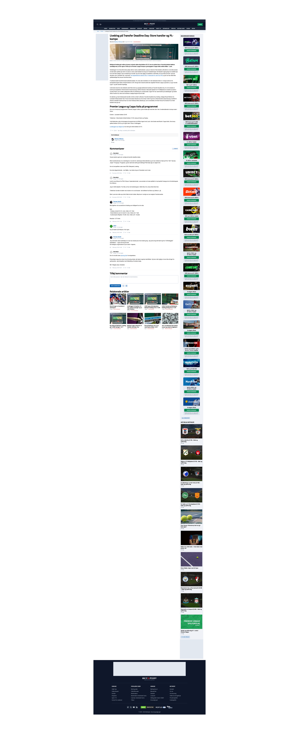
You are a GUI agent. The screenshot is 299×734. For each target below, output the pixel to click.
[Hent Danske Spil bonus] (191, 401)
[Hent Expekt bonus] (191, 286)
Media (193, 28)
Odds (118, 28)
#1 (110, 173)
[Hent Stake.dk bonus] (191, 154)
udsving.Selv (124, 255)
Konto (200, 24)
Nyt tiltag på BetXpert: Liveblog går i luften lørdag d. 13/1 (118, 326)
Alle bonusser (186, 418)
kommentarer (136, 41)
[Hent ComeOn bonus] (191, 267)
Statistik (173, 28)
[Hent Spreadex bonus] (191, 343)
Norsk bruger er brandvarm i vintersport (117, 306)
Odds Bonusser (135, 691)
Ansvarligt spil (154, 700)
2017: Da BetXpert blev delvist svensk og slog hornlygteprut (170, 326)
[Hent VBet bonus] (191, 136)
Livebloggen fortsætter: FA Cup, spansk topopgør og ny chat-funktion (134, 307)
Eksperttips (112, 28)
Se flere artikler (185, 637)
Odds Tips (114, 689)
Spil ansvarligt (137, 20)
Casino (188, 28)
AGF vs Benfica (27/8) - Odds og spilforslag (189, 440)
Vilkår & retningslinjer (175, 696)
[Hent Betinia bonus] (191, 60)
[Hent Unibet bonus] (191, 173)
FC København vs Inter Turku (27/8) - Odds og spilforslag (190, 483)
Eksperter (114, 696)
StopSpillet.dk (164, 20)
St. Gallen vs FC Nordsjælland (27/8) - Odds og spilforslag (191, 504)
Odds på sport (115, 691)
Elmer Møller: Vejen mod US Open (189, 568)
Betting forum (154, 689)
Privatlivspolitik (174, 698)
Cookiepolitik (173, 700)
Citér (129, 173)
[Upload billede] (126, 285)
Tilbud (132, 700)
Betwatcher (166, 28)
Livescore (151, 28)
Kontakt (172, 689)
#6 (110, 267)
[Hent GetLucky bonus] (191, 304)
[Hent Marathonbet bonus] (191, 363)
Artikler (139, 28)
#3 (110, 221)
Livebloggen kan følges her (117, 126)
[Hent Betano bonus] (191, 192)
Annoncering (173, 693)
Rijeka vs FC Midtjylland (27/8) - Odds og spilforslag (191, 462)
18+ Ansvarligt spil (155, 712)
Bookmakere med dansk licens (138, 696)
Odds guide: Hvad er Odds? (157, 698)
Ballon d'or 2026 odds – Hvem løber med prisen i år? (191, 547)
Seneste (176, 148)
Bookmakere (125, 28)
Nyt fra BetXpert (131, 130)
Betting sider (134, 689)
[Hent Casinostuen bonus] (191, 247)
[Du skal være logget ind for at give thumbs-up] (111, 130)
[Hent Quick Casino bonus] (191, 42)
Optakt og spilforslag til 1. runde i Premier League (189, 631)
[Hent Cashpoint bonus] (191, 210)
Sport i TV (158, 28)
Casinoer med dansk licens (137, 698)
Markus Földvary (118, 41)
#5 (110, 247)
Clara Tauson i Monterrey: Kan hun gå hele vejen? (190, 526)
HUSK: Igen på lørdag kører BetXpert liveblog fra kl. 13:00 (152, 306)
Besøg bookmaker (191, 50)
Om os (171, 691)
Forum (145, 28)
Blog (121, 130)
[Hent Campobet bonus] (191, 79)
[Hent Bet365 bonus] (191, 116)
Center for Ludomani (117, 700)
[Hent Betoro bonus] (191, 97)
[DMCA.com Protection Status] (147, 707)
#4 (110, 232)
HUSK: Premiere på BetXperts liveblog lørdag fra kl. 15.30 (169, 306)
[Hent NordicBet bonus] (191, 381)
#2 (110, 197)
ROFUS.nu (146, 20)
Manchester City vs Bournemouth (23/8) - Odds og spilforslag (191, 588)
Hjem (98, 31)
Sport (105, 28)
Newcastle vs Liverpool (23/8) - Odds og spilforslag (191, 610)
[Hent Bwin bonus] (191, 229)
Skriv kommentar (115, 286)
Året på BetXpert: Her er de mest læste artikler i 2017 (152, 326)
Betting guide (181, 28)
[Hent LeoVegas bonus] (191, 324)
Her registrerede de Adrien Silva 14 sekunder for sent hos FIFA (147, 75)
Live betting (125, 130)
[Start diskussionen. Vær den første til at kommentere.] (144, 279)
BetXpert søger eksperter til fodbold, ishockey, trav (134, 326)
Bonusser (132, 28)
